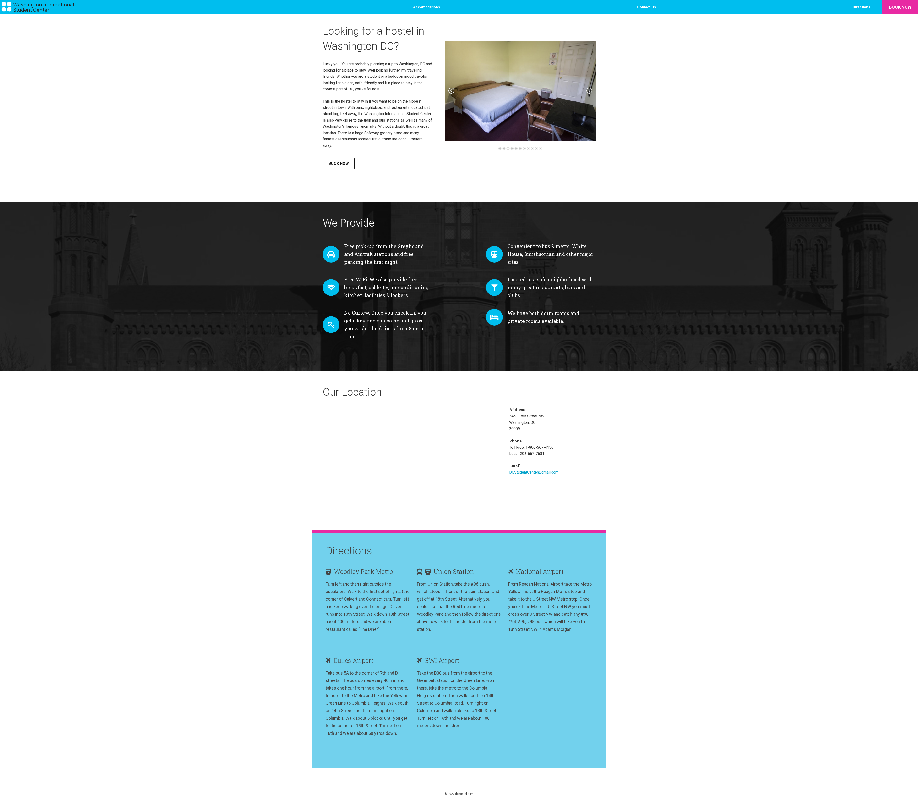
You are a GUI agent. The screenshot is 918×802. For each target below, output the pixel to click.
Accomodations (426, 7)
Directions (861, 7)
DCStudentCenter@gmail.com (533, 472)
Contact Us (646, 7)
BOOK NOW (900, 7)
